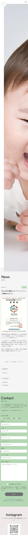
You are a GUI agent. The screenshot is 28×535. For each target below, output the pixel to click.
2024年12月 (5, 385)
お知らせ (5, 372)
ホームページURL (4, 454)
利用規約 (16, 500)
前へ (7, 361)
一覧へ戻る (14, 361)
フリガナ (3, 434)
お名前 (3, 428)
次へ (21, 361)
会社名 (3, 421)
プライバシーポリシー (11, 500)
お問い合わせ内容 (5, 461)
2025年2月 (5, 382)
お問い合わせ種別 (4, 415)
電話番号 (3, 448)
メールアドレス (5, 441)
